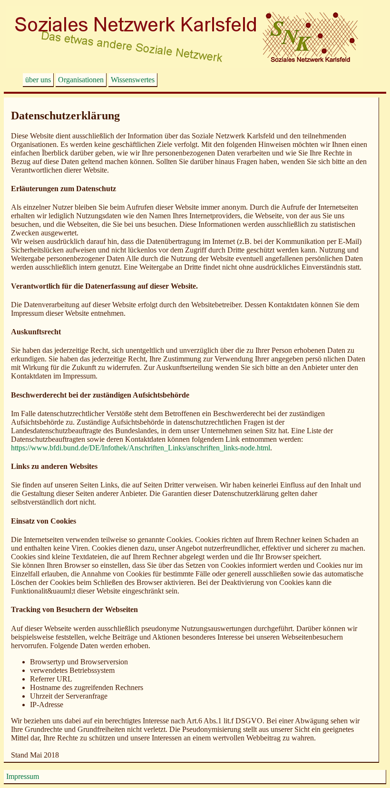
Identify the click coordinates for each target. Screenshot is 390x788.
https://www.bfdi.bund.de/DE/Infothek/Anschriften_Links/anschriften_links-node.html (140, 448)
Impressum (22, 776)
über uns (38, 80)
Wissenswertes (133, 80)
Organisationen (81, 80)
